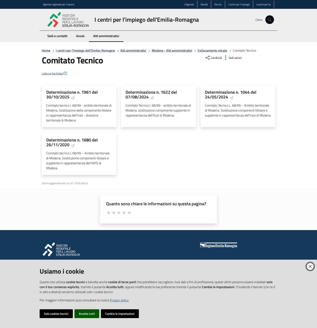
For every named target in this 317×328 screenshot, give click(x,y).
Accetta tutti (87, 313)
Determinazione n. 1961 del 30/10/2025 (72, 95)
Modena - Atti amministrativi (172, 50)
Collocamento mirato (212, 50)
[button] (269, 19)
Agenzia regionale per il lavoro (58, 4)
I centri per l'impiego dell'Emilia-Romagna (85, 50)
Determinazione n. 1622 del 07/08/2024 (151, 95)
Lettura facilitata (52, 73)
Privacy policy (119, 300)
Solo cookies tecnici (56, 313)
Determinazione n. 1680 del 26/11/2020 (72, 142)
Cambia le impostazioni (119, 313)
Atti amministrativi (133, 50)
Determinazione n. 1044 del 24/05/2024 (230, 95)
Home (46, 50)
